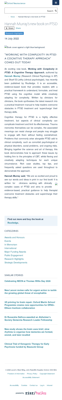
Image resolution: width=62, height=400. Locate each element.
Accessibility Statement (31, 377)
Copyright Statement (47, 373)
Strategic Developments (16, 262)
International (10, 248)
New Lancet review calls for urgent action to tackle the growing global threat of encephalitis (31, 292)
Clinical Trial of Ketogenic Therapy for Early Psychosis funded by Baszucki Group (27, 345)
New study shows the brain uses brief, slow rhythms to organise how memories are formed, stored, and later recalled (29, 331)
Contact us (34, 385)
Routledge (13, 222)
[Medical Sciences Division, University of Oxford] (31, 367)
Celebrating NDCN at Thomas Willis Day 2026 (28, 280)
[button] (55, 2)
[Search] (55, 10)
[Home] (7, 16)
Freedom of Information (16, 373)
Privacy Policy (32, 373)
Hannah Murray (12, 75)
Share (10, 28)
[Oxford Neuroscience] (15, 2)
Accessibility (14, 385)
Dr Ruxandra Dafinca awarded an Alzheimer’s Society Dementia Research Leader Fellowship (28, 318)
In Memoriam (11, 244)
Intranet (49, 385)
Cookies (24, 385)
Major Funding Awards (15, 251)
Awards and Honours (15, 237)
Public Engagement (14, 255)
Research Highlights (14, 258)
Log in (42, 385)
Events (8, 240)
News (13, 17)
